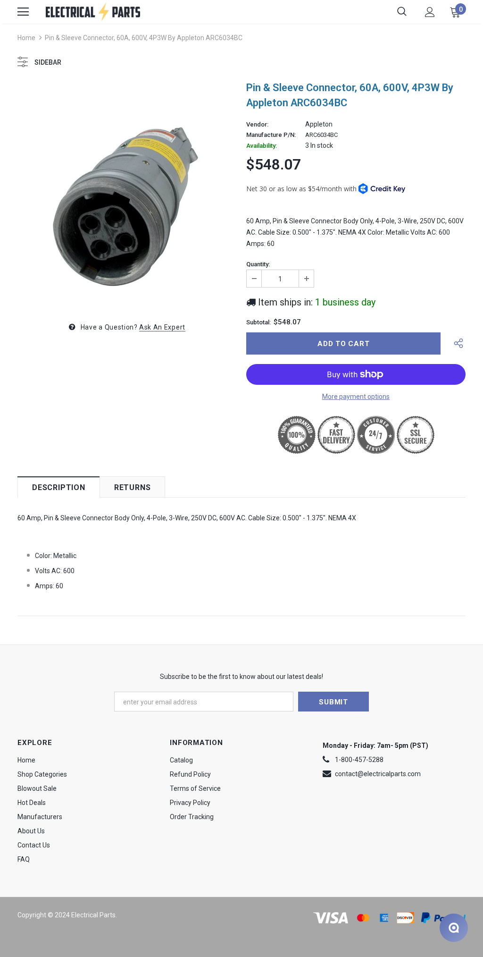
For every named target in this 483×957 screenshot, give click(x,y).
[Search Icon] (402, 12)
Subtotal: (258, 322)
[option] (127, 193)
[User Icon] (430, 12)
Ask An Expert (162, 327)
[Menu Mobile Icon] (23, 11)
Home (26, 38)
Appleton (319, 124)
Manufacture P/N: (271, 135)
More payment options (356, 396)
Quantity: (258, 264)
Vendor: (257, 125)
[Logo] (93, 11)
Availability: (261, 146)
